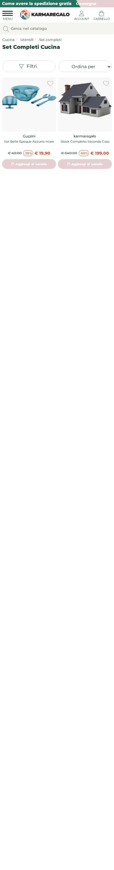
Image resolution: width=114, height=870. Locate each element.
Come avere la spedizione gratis (37, 3)
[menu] (7, 16)
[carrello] (101, 16)
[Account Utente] (81, 16)
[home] (43, 14)
